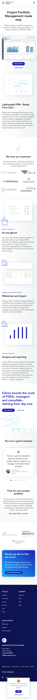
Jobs (19, 602)
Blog (19, 598)
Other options (18, 694)
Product (4, 595)
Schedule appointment (13, 572)
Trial (3, 608)
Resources (5, 624)
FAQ (3, 612)
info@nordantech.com (9, 655)
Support (4, 627)
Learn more (18, 67)
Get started (18, 63)
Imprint (32, 666)
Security (4, 605)
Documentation (6, 631)
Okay (18, 691)
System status (6, 666)
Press (20, 605)
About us (21, 595)
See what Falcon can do (18, 513)
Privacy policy (15, 666)
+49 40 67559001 (7, 653)
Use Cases (5, 598)
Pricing (4, 602)
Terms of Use (25, 666)
